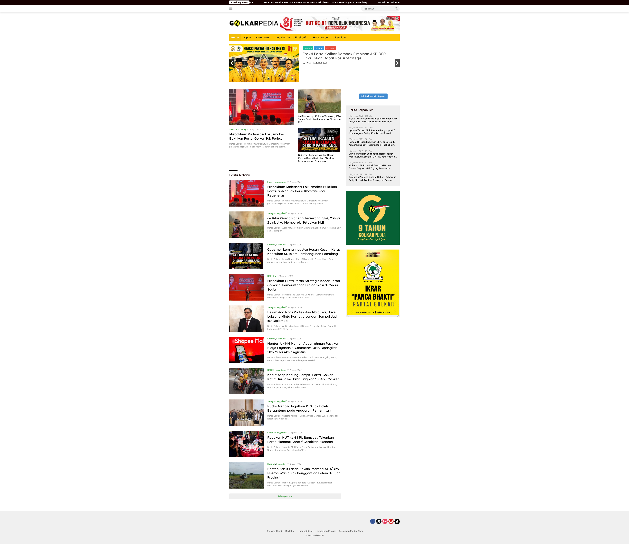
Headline (319, 48)
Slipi (245, 37)
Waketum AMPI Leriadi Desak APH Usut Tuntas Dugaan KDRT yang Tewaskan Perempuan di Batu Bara (370, 167)
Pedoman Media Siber (351, 531)
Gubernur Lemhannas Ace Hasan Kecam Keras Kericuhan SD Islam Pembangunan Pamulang (270, 2)
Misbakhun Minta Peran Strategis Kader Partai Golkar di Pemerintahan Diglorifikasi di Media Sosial (388, 2)
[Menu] (231, 8)
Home (235, 37)
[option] (314, 63)
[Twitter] (378, 521)
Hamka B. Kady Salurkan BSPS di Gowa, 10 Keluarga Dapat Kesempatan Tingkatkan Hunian (372, 143)
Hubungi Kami (305, 531)
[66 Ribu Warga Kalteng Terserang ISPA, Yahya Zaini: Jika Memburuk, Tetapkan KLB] (319, 101)
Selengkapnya (285, 496)
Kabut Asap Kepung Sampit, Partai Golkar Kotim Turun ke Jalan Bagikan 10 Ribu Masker (303, 377)
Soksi (232, 129)
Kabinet (271, 244)
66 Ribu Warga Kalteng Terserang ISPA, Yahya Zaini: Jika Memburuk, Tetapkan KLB (319, 119)
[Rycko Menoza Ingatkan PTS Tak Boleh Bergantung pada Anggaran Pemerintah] (246, 412)
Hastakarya (320, 37)
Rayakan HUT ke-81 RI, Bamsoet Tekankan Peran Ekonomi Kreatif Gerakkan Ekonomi (300, 439)
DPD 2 (270, 369)
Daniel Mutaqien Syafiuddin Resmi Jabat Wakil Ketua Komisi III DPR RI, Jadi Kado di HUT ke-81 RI (372, 155)
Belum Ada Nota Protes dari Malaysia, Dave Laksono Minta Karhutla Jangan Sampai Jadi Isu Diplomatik (302, 316)
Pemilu (339, 37)
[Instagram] (385, 521)
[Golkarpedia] (253, 22)
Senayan (308, 48)
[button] (396, 8)
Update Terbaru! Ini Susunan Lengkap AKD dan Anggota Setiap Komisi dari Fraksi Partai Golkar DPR (372, 132)
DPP (269, 275)
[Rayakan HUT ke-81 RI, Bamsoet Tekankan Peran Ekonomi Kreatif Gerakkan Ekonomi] (246, 444)
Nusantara (262, 37)
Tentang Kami (274, 531)
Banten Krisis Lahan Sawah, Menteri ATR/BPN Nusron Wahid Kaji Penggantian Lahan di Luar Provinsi (303, 473)
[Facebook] (372, 521)
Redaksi (289, 531)
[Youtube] (391, 521)
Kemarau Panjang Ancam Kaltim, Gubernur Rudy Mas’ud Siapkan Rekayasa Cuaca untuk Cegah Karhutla (372, 178)
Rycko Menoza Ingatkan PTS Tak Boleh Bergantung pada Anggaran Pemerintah (299, 408)
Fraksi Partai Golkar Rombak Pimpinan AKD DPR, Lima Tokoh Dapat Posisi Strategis (345, 56)
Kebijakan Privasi (326, 531)
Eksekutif (300, 37)
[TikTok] (397, 521)
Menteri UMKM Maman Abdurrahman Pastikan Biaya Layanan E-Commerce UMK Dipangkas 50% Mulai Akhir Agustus (303, 347)
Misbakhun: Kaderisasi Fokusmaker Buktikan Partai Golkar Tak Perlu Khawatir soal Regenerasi (256, 138)
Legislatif (281, 37)
